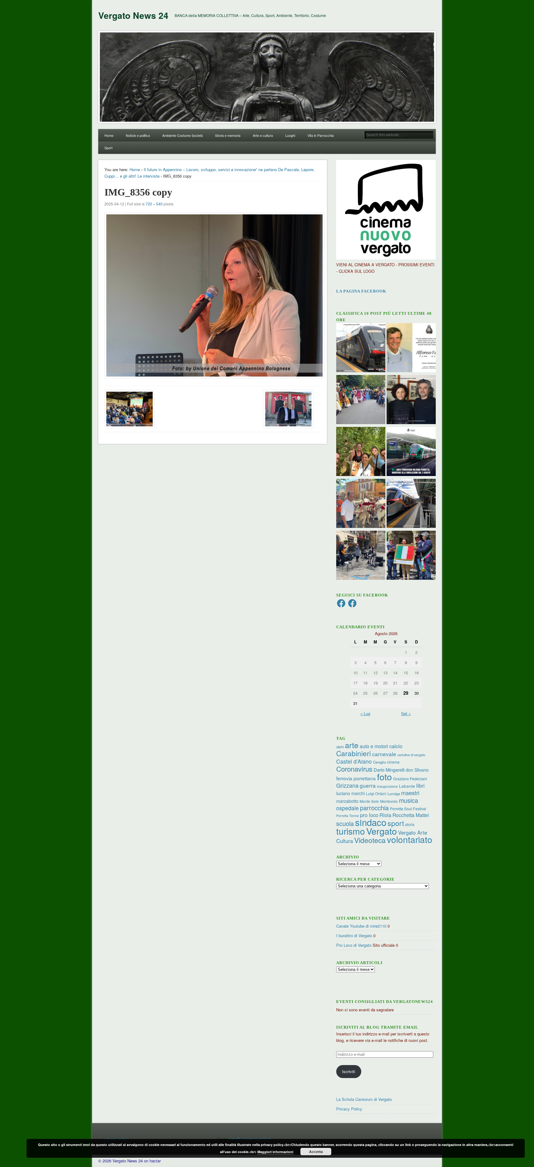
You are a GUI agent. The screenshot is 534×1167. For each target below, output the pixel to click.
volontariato (409, 839)
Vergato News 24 (133, 15)
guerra (368, 785)
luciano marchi (350, 793)
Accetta (316, 1151)
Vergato (381, 830)
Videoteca (370, 840)
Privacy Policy (349, 1109)
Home (108, 135)
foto (384, 776)
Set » (406, 713)
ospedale (347, 808)
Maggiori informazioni (275, 1151)
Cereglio (379, 762)
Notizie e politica (138, 135)
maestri (410, 793)
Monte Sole (369, 801)
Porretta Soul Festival (408, 808)
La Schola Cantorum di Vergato (364, 1099)
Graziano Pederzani (410, 778)
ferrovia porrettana (356, 778)
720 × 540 (154, 203)
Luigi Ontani (376, 793)
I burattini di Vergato (354, 935)
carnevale (384, 754)
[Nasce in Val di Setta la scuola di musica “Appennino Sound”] (360, 556)
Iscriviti (348, 1071)
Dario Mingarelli (389, 769)
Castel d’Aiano (354, 761)
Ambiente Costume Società (182, 135)
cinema (393, 762)
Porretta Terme (347, 815)
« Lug (365, 713)
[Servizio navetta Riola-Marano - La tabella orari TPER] (360, 348)
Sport (108, 147)
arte (351, 744)
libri (420, 785)
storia (409, 824)
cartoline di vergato (411, 754)
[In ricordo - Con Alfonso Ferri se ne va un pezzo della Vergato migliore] (411, 348)
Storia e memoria (227, 135)
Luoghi (290, 135)
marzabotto (347, 801)
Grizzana (347, 785)
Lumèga (394, 793)
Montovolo (389, 801)
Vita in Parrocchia (320, 135)
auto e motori (374, 746)
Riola (385, 815)
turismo (350, 830)
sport (396, 823)
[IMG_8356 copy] (212, 295)
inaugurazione (387, 786)
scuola (345, 823)
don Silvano (417, 770)
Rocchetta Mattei (410, 814)
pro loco (369, 815)
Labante (407, 786)
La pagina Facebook (361, 291)
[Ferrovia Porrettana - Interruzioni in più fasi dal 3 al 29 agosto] (411, 504)
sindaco (370, 821)
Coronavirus (354, 768)
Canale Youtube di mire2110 (361, 926)
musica (408, 800)
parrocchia (374, 807)
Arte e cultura (263, 135)
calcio (395, 746)
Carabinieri (353, 753)
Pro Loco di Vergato (353, 945)
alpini (340, 746)
